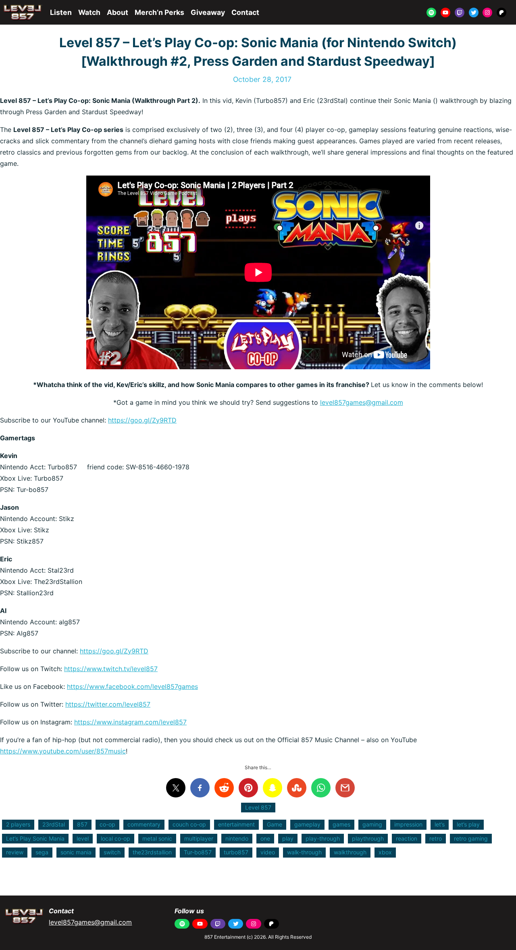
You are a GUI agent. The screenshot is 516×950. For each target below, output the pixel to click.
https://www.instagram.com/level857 (130, 722)
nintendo (236, 838)
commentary (143, 824)
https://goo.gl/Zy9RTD (142, 420)
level (83, 838)
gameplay (307, 824)
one (265, 838)
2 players (18, 824)
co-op (107, 824)
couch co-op (189, 824)
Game (274, 824)
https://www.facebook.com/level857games (132, 686)
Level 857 (258, 807)
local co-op (115, 838)
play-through (323, 838)
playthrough (368, 838)
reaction (406, 838)
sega (41, 852)
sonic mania (76, 852)
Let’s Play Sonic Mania (35, 838)
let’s (440, 824)
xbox (385, 852)
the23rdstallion (152, 852)
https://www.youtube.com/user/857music (63, 751)
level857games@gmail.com (361, 402)
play (287, 838)
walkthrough (350, 852)
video (267, 852)
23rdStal (53, 824)
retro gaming (471, 838)
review (14, 852)
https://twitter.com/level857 (107, 704)
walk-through (304, 852)
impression (408, 824)
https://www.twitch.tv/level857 (111, 669)
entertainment (236, 824)
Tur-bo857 (198, 852)
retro (435, 838)
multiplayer (198, 838)
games (341, 824)
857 (82, 824)
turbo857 (236, 852)
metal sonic (157, 838)
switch (112, 852)
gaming (372, 824)
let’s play (468, 824)
